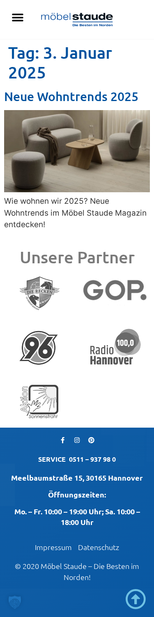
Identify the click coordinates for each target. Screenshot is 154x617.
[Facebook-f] (63, 440)
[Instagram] (77, 440)
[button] (17, 17)
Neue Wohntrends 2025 (71, 96)
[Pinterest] (91, 440)
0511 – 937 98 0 (92, 459)
